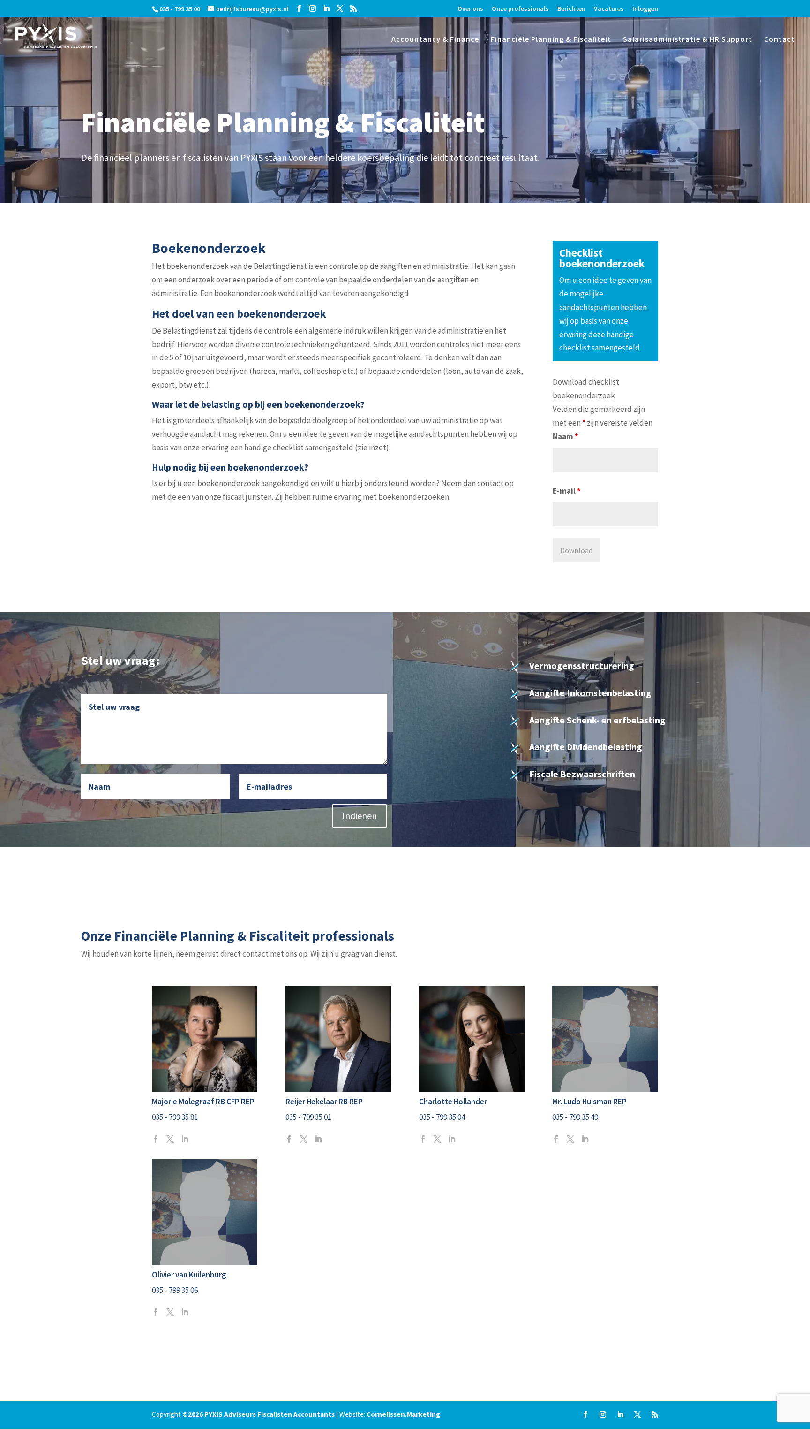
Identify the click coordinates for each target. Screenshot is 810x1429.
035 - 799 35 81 (175, 1117)
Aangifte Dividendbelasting (585, 747)
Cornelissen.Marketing (403, 1414)
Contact (779, 40)
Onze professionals (520, 9)
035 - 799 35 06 (175, 1290)
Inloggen (645, 9)
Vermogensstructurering (581, 665)
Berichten (571, 9)
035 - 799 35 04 (442, 1117)
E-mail (567, 491)
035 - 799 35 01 (308, 1117)
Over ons (470, 9)
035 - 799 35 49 (575, 1117)
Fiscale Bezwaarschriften (582, 774)
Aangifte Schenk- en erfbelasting (597, 720)
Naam (565, 436)
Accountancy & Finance (435, 40)
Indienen (359, 815)
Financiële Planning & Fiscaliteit (551, 40)
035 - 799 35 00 (179, 9)
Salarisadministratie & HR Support (687, 40)
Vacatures (609, 9)
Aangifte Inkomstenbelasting (590, 693)
